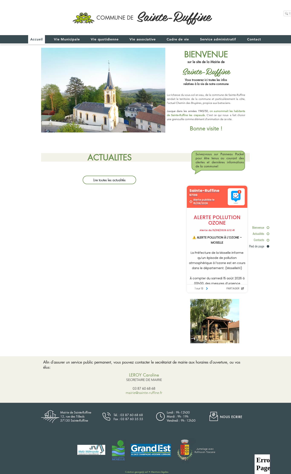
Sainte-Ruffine (174, 15)
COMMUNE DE (115, 17)
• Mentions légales (158, 471)
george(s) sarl (142, 471)
